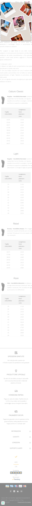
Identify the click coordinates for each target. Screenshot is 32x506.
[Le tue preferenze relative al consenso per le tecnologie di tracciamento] (3, 503)
